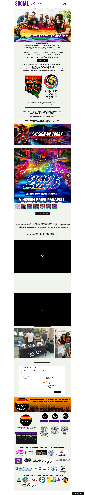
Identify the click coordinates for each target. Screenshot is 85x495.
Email (44, 370)
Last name (34, 370)
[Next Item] (68, 175)
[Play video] (42, 256)
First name (23, 370)
